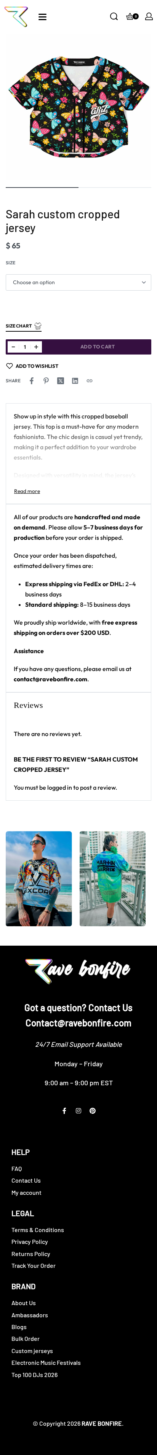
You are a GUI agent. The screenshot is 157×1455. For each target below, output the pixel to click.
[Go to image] (42, 187)
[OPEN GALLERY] (78, 107)
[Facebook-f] (64, 1111)
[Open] (42, 17)
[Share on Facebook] (31, 380)
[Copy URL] (89, 380)
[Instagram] (78, 1111)
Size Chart (19, 326)
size (10, 263)
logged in (59, 787)
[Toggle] (27, 491)
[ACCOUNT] (149, 16)
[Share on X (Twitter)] (60, 380)
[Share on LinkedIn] (75, 380)
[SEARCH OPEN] (114, 16)
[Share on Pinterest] (46, 380)
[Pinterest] (93, 1111)
